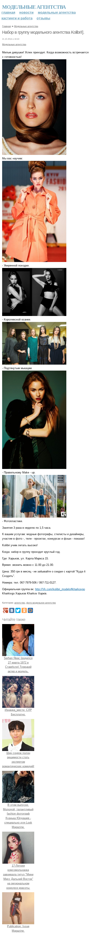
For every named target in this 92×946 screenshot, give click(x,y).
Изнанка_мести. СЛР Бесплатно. (18, 712)
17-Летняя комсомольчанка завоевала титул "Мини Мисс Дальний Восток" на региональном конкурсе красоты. (18, 876)
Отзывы (43, 18)
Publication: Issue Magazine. (18, 928)
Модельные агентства (34, 6)
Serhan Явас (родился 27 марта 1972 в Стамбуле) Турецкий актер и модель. (18, 664)
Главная (8, 12)
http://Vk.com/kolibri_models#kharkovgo (60, 589)
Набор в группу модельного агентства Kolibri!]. (43, 32)
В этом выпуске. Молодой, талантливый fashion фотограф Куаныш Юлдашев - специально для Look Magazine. (18, 816)
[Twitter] (18, 610)
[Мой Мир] (30, 610)
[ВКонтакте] (11, 610)
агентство (19, 602)
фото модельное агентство (41, 602)
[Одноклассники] (24, 610)
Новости (26, 12)
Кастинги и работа (17, 18)
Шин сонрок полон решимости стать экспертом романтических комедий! (18, 759)
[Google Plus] (5, 610)
